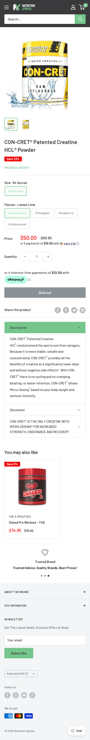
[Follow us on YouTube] (24, 695)
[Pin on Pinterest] (66, 309)
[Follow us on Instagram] (16, 695)
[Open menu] (6, 7)
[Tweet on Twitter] (74, 309)
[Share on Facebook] (58, 309)
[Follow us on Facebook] (7, 695)
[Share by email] (83, 309)
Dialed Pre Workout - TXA (27, 522)
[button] (53, 244)
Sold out (45, 292)
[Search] (80, 19)
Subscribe (19, 653)
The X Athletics (20, 516)
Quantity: (11, 256)
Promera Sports (16, 168)
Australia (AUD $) (17, 673)
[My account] (73, 7)
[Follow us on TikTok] (32, 695)
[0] (82, 7)
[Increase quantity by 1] (48, 256)
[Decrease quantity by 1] (25, 256)
